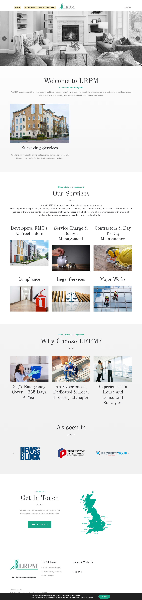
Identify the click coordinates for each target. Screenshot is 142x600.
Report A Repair (48, 575)
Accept (104, 596)
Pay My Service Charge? (51, 567)
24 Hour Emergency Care (51, 571)
